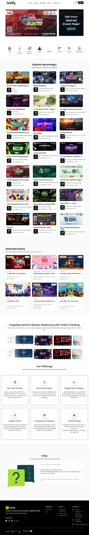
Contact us (56, 3)
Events (36, 3)
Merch (49, 3)
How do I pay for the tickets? (51, 464)
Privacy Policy (63, 513)
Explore (70, 29)
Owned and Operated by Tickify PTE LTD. (72, 531)
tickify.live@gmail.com (82, 524)
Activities (43, 3)
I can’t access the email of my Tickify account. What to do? (60, 480)
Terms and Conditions (62, 510)
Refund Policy (63, 515)
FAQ (47, 512)
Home (30, 3)
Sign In (81, 2)
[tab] (61, 464)
